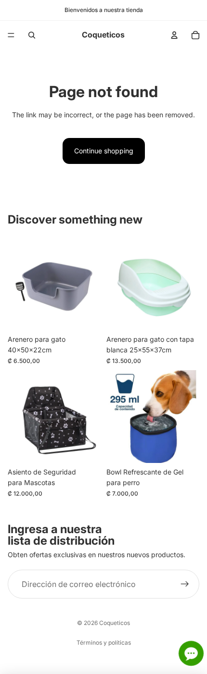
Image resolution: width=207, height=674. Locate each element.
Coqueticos (114, 622)
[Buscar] (31, 35)
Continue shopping (103, 151)
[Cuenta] (174, 35)
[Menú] (11, 35)
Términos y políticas (104, 642)
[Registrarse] (185, 584)
